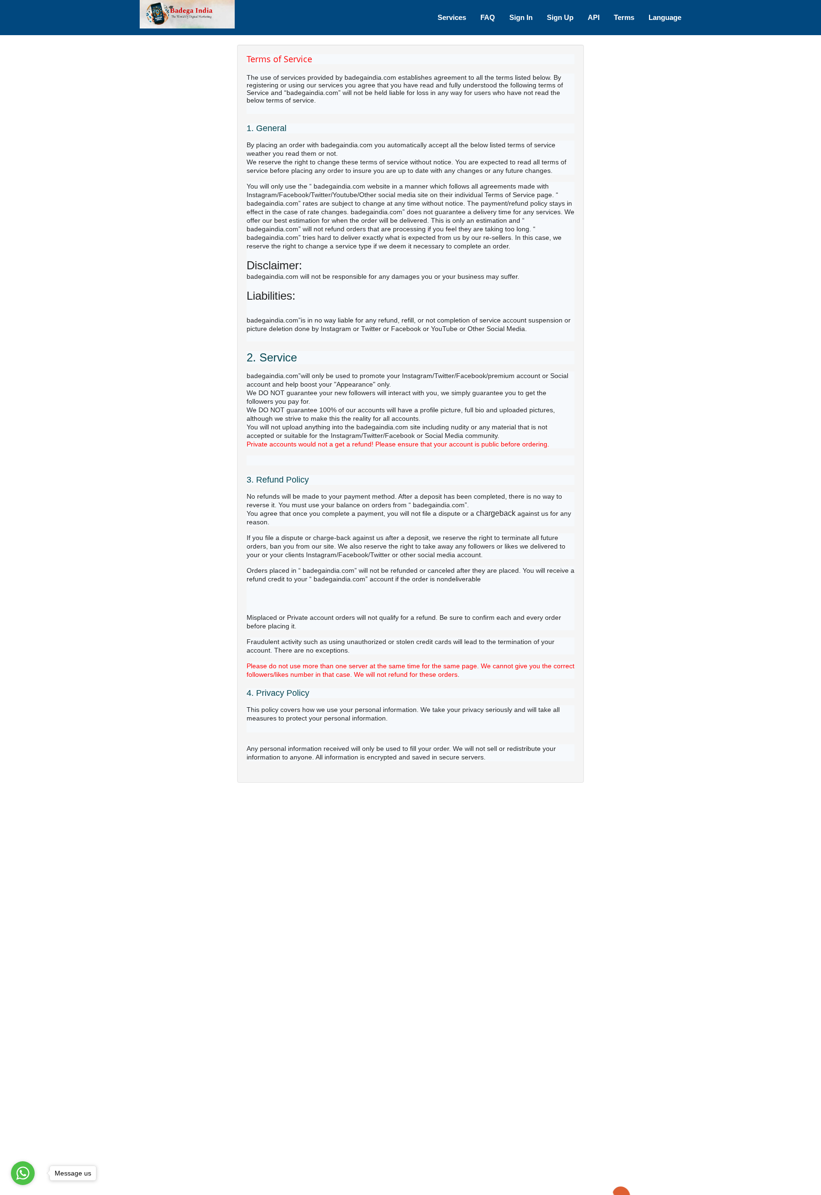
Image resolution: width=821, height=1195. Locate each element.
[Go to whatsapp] (23, 1173)
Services (452, 17)
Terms (624, 17)
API (594, 17)
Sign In (521, 17)
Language (665, 17)
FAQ (487, 17)
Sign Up (560, 17)
